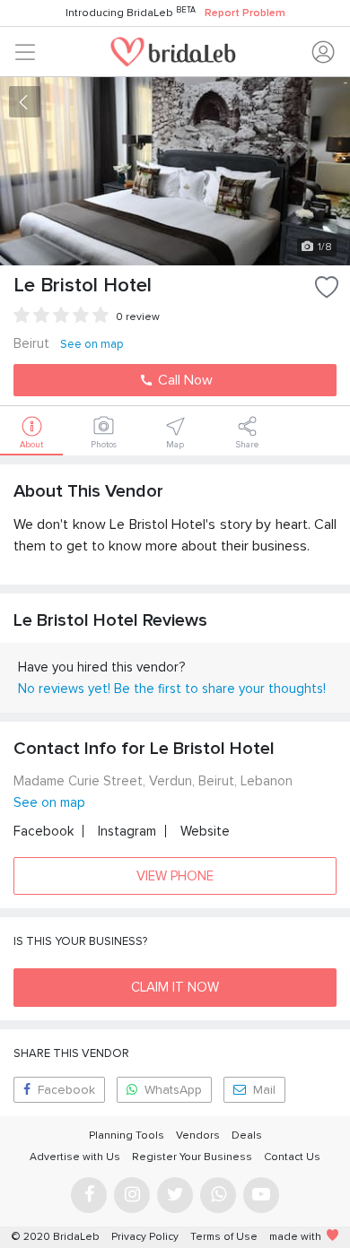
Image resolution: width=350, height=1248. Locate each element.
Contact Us (292, 1157)
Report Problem (245, 13)
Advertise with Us (75, 1157)
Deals (247, 1135)
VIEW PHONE (175, 876)
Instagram (127, 831)
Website (205, 831)
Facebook (43, 831)
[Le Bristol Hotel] (175, 171)
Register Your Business (192, 1157)
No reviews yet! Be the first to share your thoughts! (172, 688)
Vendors (198, 1135)
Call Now (183, 380)
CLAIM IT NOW (175, 987)
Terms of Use (224, 1237)
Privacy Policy (145, 1237)
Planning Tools (126, 1135)
